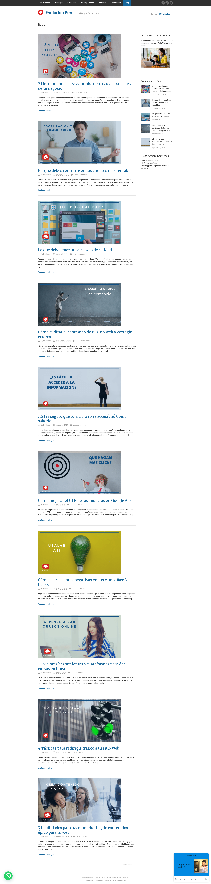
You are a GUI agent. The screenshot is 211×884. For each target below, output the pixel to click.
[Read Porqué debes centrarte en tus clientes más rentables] (79, 167)
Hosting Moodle (87, 3)
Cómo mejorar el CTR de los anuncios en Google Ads (85, 500)
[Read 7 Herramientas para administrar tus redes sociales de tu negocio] (79, 80)
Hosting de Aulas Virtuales (66, 3)
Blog (127, 3)
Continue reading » (46, 111)
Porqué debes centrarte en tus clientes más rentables (85, 170)
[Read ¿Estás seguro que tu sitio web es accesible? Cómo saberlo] (79, 413)
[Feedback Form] (171, 3)
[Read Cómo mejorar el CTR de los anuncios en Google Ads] (79, 497)
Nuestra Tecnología (88, 877)
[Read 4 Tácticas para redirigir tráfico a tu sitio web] (79, 745)
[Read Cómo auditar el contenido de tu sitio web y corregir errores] (79, 329)
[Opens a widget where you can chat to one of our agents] (191, 867)
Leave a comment (81, 92)
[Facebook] (163, 3)
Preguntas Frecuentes (114, 877)
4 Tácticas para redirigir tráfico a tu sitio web (78, 748)
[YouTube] (167, 3)
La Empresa (45, 3)
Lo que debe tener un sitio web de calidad (75, 250)
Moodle (125, 877)
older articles (129, 865)
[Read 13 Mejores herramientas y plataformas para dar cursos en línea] (79, 661)
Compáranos (100, 877)
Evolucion (47, 92)
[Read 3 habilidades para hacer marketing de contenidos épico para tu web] (79, 824)
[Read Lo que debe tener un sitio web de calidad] (79, 247)
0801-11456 (164, 14)
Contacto (102, 3)
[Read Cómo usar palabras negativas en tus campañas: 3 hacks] (79, 576)
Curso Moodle (115, 3)
